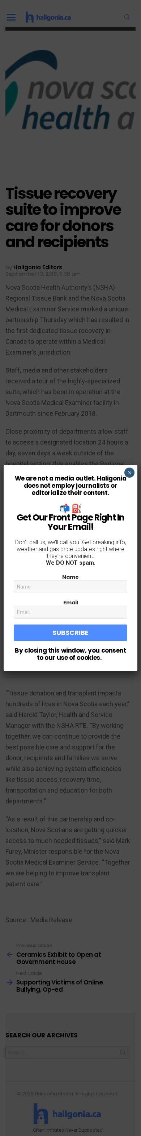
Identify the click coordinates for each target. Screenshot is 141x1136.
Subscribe (70, 632)
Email (70, 602)
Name (70, 577)
